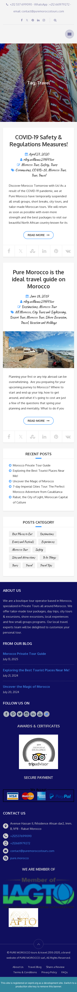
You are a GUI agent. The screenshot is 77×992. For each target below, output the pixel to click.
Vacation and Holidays (43, 322)
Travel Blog (34, 966)
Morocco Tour (29, 165)
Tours (53, 165)
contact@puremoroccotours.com (32, 851)
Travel (42, 175)
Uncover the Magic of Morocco (33, 481)
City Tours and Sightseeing (49, 312)
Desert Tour (17, 317)
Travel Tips (46, 565)
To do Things (49, 557)
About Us (18, 966)
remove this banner (50, 986)
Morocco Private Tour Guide (32, 465)
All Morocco (23, 312)
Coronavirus (22, 170)
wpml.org (33, 982)
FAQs (64, 972)
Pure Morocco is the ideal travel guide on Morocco (38, 279)
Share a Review (55, 966)
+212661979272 (20, 843)
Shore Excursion (55, 317)
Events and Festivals (23, 542)
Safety (44, 165)
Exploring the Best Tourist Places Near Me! (36, 670)
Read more (36, 235)
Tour (34, 175)
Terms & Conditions (25, 972)
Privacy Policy (49, 972)
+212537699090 (21, 836)
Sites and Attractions (23, 557)
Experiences (47, 542)
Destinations (29, 307)
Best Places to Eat (22, 534)
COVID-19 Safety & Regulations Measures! (38, 141)
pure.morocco (19, 858)
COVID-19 (39, 170)
